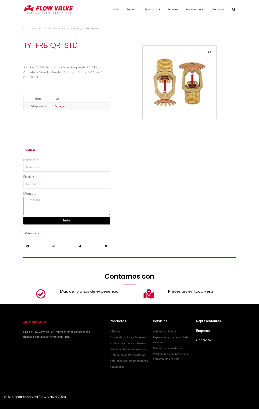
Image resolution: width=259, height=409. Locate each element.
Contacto (218, 9)
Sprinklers (73, 28)
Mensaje (29, 194)
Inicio (116, 9)
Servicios (173, 9)
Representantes (195, 9)
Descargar (59, 106)
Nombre (29, 160)
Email (27, 177)
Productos (151, 9)
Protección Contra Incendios (49, 28)
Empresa (132, 9)
